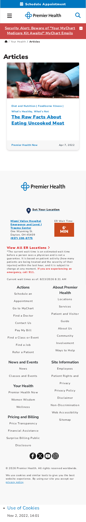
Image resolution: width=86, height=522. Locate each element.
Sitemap (65, 420)
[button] (9, 15)
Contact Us (23, 323)
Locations (65, 299)
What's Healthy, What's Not (30, 111)
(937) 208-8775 (22, 238)
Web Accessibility (65, 412)
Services (65, 306)
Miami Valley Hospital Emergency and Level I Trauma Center (26, 224)
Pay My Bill (23, 330)
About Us (65, 328)
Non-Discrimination (65, 405)
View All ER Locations (27, 248)
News (23, 368)
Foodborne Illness (50, 106)
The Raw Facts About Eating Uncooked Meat (37, 120)
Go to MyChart (23, 308)
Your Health (18, 41)
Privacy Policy (65, 390)
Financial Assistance (23, 431)
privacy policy (14, 482)
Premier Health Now (24, 145)
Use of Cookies (23, 508)
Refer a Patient (23, 352)
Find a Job (23, 345)
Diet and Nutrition (23, 106)
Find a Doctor (23, 315)
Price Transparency (23, 423)
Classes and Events (23, 376)
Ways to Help (65, 350)
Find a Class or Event (23, 337)
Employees (65, 368)
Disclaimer (65, 398)
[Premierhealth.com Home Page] (6, 41)
